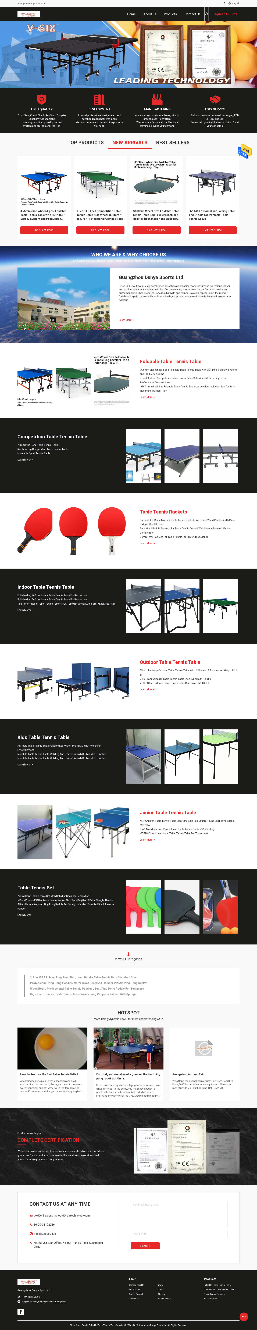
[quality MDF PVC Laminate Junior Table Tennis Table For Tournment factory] (111, 832)
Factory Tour (134, 1289)
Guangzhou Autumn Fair (188, 1074)
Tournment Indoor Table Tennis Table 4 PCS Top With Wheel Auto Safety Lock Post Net (66, 603)
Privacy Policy (164, 1298)
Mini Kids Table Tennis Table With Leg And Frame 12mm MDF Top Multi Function (61, 754)
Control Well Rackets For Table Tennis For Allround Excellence (174, 537)
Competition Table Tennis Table (52, 437)
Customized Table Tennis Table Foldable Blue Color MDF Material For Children (81, 983)
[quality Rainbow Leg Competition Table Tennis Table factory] (182, 456)
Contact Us (133, 1298)
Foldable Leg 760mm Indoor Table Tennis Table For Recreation (52, 595)
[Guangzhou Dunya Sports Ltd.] (28, 14)
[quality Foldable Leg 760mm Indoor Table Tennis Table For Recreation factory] (143, 606)
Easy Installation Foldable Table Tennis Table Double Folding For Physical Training (41, 214)
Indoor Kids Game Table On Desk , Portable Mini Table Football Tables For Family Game (87, 988)
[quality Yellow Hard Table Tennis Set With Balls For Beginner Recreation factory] (143, 907)
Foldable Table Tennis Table (170, 361)
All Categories (210, 1298)
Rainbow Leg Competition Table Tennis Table (42, 449)
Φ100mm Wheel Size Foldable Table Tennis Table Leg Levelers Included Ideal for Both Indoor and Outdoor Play (187, 388)
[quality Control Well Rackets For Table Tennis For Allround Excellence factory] (111, 531)
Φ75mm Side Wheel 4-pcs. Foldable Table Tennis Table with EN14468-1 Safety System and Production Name (188, 371)
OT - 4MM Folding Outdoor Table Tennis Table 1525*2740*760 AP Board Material (210, 214)
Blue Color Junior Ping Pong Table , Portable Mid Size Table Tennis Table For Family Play (88, 994)
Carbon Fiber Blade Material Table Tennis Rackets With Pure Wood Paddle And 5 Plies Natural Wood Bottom (187, 522)
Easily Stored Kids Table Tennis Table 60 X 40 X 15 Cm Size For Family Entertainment (85, 977)
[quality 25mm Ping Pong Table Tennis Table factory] (100, 182)
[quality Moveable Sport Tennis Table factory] (220, 456)
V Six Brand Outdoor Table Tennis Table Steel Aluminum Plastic (175, 679)
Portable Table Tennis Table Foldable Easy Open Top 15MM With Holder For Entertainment (59, 747)
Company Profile (136, 1285)
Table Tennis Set (35, 888)
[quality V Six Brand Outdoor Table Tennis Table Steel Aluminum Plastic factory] (73, 681)
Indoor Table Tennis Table (45, 587)
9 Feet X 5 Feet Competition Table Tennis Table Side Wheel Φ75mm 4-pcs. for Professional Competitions (183, 380)
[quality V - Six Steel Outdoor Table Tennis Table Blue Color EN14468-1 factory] (111, 681)
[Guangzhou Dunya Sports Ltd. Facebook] (224, 3)
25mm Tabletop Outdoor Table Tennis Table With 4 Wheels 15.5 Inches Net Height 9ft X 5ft (189, 672)
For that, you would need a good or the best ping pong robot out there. (128, 1076)
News (160, 1285)
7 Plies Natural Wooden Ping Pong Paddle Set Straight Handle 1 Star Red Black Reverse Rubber (65, 906)
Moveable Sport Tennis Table (33, 453)
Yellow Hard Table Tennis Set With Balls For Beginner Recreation (53, 896)
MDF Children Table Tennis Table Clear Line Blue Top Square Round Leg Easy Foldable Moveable (187, 822)
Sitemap (161, 1294)
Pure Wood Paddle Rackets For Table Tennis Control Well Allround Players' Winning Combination (185, 530)
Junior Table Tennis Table (168, 812)
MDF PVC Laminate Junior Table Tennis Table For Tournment (174, 833)
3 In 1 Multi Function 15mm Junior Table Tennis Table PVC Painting (177, 829)
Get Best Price (44, 230)
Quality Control (135, 1294)
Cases (161, 1289)
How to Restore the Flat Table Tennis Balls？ (49, 1074)
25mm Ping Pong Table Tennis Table (100, 211)
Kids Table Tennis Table (43, 737)
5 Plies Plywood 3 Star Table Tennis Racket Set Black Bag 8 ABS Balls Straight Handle (65, 900)
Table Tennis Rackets (163, 512)
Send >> (145, 1246)
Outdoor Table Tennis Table (170, 662)
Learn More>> (126, 320)
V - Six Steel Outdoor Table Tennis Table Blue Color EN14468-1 (174, 683)
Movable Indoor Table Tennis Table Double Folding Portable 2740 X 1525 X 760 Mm (155, 214)
